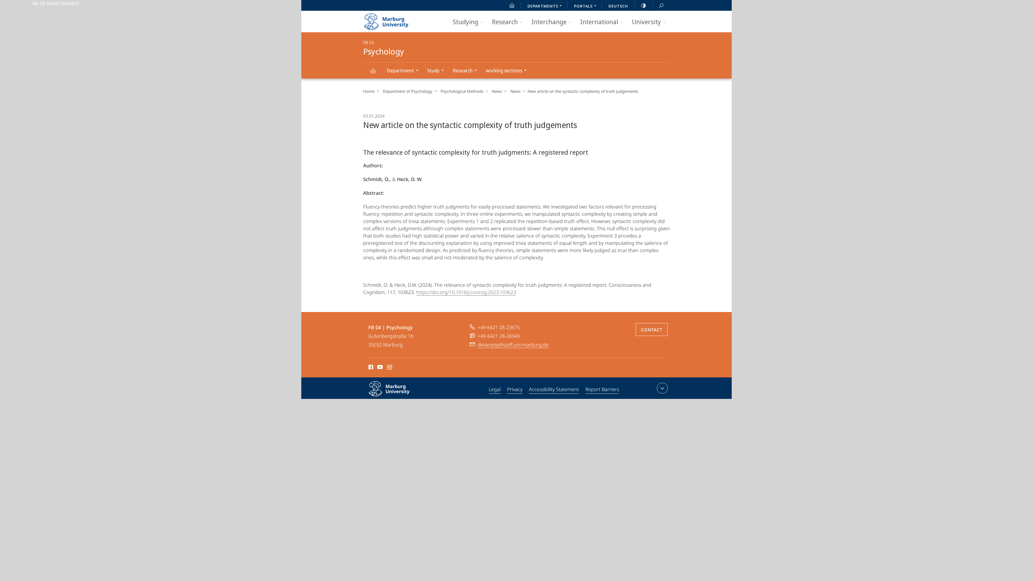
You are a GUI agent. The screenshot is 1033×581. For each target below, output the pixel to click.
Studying (465, 21)
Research (505, 21)
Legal (495, 389)
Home (368, 91)
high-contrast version (643, 5)
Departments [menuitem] (543, 6)
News (497, 91)
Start (512, 5)
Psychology (373, 71)
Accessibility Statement (554, 389)
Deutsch (618, 6)
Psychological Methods (462, 91)
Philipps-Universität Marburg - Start (396, 20)
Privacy (514, 389)
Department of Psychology (407, 91)
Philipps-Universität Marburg (400, 398)
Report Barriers (602, 389)
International (599, 21)
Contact (651, 330)
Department (400, 70)
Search (661, 5)
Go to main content (55, 3)
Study (433, 70)
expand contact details (662, 388)
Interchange (549, 21)
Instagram (390, 368)
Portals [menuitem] (583, 6)
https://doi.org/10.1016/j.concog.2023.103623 (466, 292)
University (646, 21)
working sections (504, 70)
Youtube (379, 368)
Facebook (370, 368)
